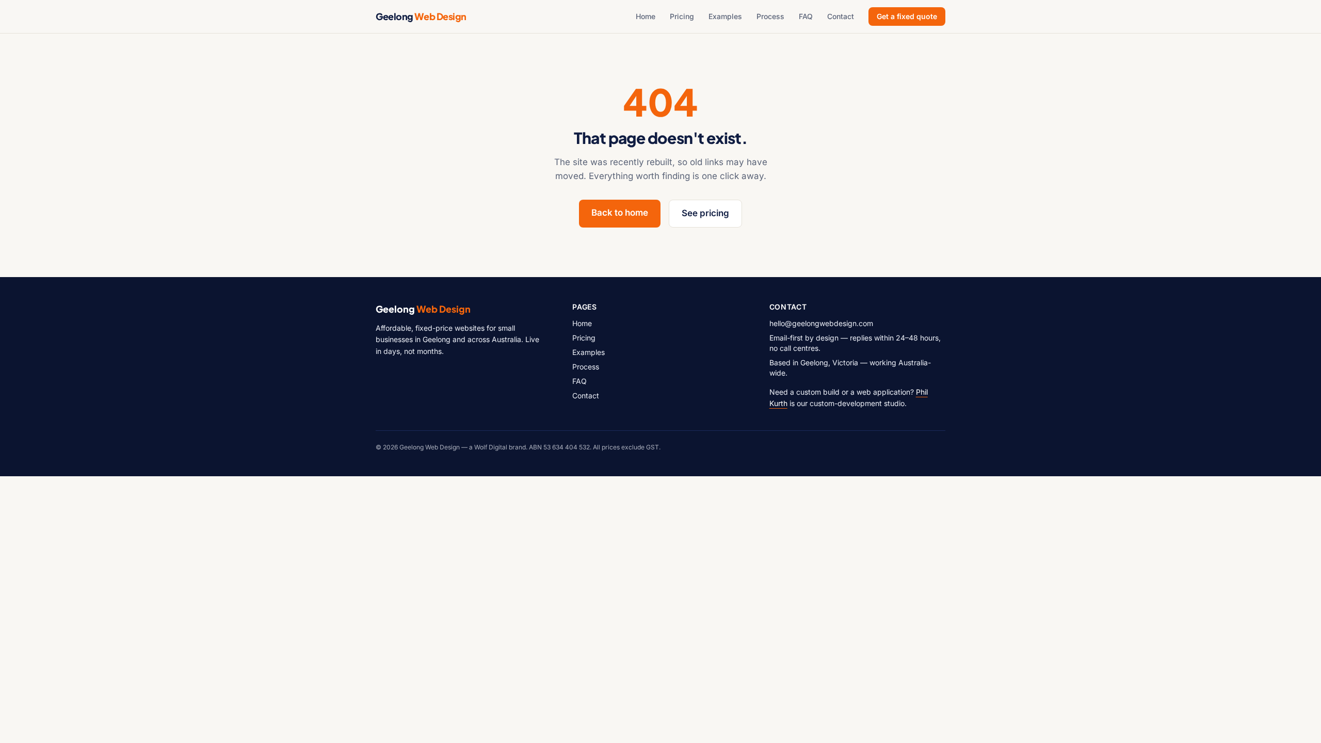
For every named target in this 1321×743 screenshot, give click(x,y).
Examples (725, 16)
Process (770, 16)
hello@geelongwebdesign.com (821, 323)
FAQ (806, 16)
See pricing (705, 213)
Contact (840, 16)
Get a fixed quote (907, 16)
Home (645, 16)
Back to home (619, 212)
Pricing (682, 16)
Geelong (421, 16)
